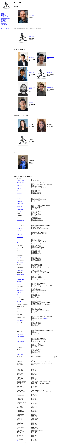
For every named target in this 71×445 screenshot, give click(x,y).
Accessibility (4, 24)
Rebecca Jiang (20, 234)
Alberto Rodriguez (20, 301)
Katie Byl (19, 188)
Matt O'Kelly (19, 281)
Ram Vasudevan (20, 341)
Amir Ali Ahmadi (20, 180)
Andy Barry (19, 185)
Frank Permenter (20, 290)
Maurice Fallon (20, 206)
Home (2, 13)
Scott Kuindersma (20, 242)
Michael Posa (20, 294)
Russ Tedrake (31, 15)
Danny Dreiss (20, 203)
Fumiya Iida (19, 228)
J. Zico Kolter (20, 237)
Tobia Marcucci (20, 262)
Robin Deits (19, 201)
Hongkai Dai (19, 198)
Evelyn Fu (19, 211)
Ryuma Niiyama (20, 279)
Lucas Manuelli (20, 257)
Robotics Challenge (3, 20)
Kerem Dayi (49, 72)
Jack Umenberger (20, 336)
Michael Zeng (20, 440)
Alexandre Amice (20, 182)
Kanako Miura (20, 270)
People (3, 14)
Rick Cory (19, 196)
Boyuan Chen (20, 190)
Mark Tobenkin (20, 334)
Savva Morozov (20, 274)
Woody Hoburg (20, 222)
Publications (4, 15)
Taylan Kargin (31, 36)
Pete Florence (20, 209)
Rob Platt (19, 292)
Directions (3, 23)
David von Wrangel (21, 345)
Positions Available (6, 29)
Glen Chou (19, 193)
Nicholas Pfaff (50, 87)
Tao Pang (19, 284)
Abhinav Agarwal (32, 57)
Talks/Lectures (4, 16)
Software (3, 21)
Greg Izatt (19, 230)
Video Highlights (5, 18)
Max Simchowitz (20, 320)
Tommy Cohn (31, 72)
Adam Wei (31, 102)
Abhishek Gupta (20, 220)
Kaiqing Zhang (20, 354)
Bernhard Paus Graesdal (32, 88)
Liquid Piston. (45, 318)
